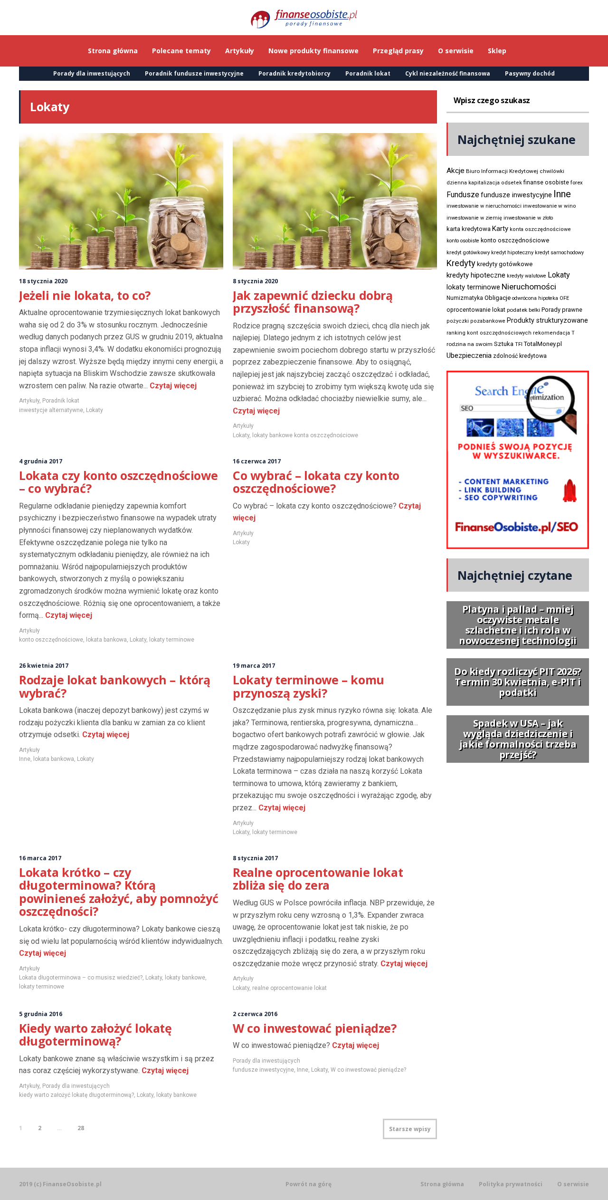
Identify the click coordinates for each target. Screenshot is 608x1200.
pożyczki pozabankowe (475, 321)
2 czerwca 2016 (255, 1014)
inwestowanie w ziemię (474, 218)
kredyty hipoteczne (475, 275)
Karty (500, 228)
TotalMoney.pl (543, 343)
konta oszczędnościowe (540, 229)
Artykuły (29, 400)
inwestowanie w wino (549, 205)
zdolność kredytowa (520, 356)
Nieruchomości (529, 286)
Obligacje (497, 297)
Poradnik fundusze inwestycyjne (194, 73)
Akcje (455, 170)
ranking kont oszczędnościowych (489, 333)
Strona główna (442, 1184)
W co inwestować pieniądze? (315, 1028)
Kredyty (460, 263)
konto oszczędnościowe (51, 639)
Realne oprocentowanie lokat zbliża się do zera (318, 878)
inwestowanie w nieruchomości (484, 206)
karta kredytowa (468, 228)
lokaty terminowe (171, 639)
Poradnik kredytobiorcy (294, 73)
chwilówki (552, 171)
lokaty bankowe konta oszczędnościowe (305, 435)
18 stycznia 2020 (43, 281)
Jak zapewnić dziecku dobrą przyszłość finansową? (313, 302)
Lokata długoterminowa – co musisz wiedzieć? (80, 977)
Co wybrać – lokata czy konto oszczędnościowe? (316, 482)
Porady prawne (562, 309)
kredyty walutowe (526, 276)
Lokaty (94, 410)
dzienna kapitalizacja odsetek (484, 183)
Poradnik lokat (367, 73)
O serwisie (573, 1184)
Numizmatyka (464, 298)
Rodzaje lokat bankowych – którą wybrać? (114, 686)
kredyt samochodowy (559, 253)
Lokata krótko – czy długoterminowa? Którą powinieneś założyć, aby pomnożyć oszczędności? (118, 892)
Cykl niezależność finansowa (447, 73)
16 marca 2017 (40, 858)
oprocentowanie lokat (475, 310)
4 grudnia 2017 (40, 461)
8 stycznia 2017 (255, 858)
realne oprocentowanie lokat (289, 988)
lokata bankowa (106, 639)
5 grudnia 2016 (40, 1014)
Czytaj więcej (172, 385)
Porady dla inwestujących (91, 73)
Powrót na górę (308, 1184)
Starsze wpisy (410, 1129)
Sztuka (503, 343)
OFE (564, 298)
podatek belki (523, 310)
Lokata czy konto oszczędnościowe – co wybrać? (118, 482)
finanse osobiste (546, 182)
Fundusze (462, 194)
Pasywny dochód (530, 73)
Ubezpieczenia (469, 355)
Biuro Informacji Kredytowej (502, 171)
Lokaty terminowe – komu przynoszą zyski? (308, 686)
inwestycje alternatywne (51, 410)
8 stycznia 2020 (255, 281)
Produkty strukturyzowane (547, 320)
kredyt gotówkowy (468, 252)
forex (576, 182)
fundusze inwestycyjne (263, 1069)
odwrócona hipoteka (535, 298)
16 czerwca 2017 (257, 461)
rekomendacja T (554, 333)
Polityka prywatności (510, 1184)
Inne (24, 759)
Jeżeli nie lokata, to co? (85, 295)
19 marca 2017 (254, 666)
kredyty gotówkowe (504, 264)
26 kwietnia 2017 (43, 666)
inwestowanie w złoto (528, 218)
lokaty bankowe (185, 977)
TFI (518, 344)
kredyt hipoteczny (512, 253)
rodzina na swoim (469, 344)
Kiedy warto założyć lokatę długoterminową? (95, 1034)
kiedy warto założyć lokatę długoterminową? (76, 1095)
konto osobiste (462, 241)
